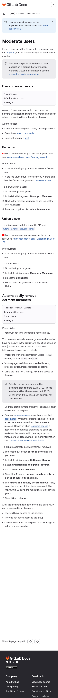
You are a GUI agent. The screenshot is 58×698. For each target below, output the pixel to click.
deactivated (10, 418)
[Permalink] (35, 86)
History (7, 102)
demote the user (43, 180)
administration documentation (24, 74)
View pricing (12, 686)
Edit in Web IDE (39, 686)
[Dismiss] (52, 21)
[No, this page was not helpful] (37, 641)
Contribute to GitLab (42, 691)
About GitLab (12, 681)
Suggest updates (40, 696)
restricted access (39, 426)
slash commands (25, 133)
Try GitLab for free (15, 691)
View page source (41, 681)
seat (27, 138)
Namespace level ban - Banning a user (26, 157)
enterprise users (22, 415)
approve (11, 52)
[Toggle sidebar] (4, 13)
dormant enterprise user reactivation (27, 440)
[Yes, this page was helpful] (30, 641)
